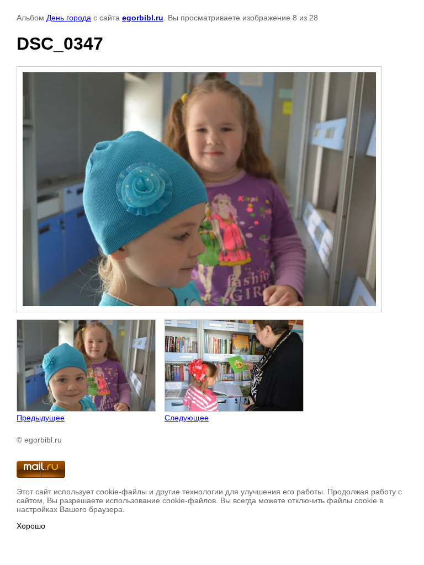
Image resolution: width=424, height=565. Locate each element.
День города (68, 17)
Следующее (187, 417)
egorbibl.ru (142, 17)
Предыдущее (41, 417)
